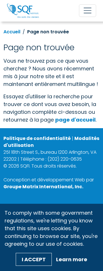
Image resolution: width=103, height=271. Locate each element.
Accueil (11, 31)
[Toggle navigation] (87, 10)
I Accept (34, 259)
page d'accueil (75, 119)
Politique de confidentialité (37, 138)
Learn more (71, 259)
